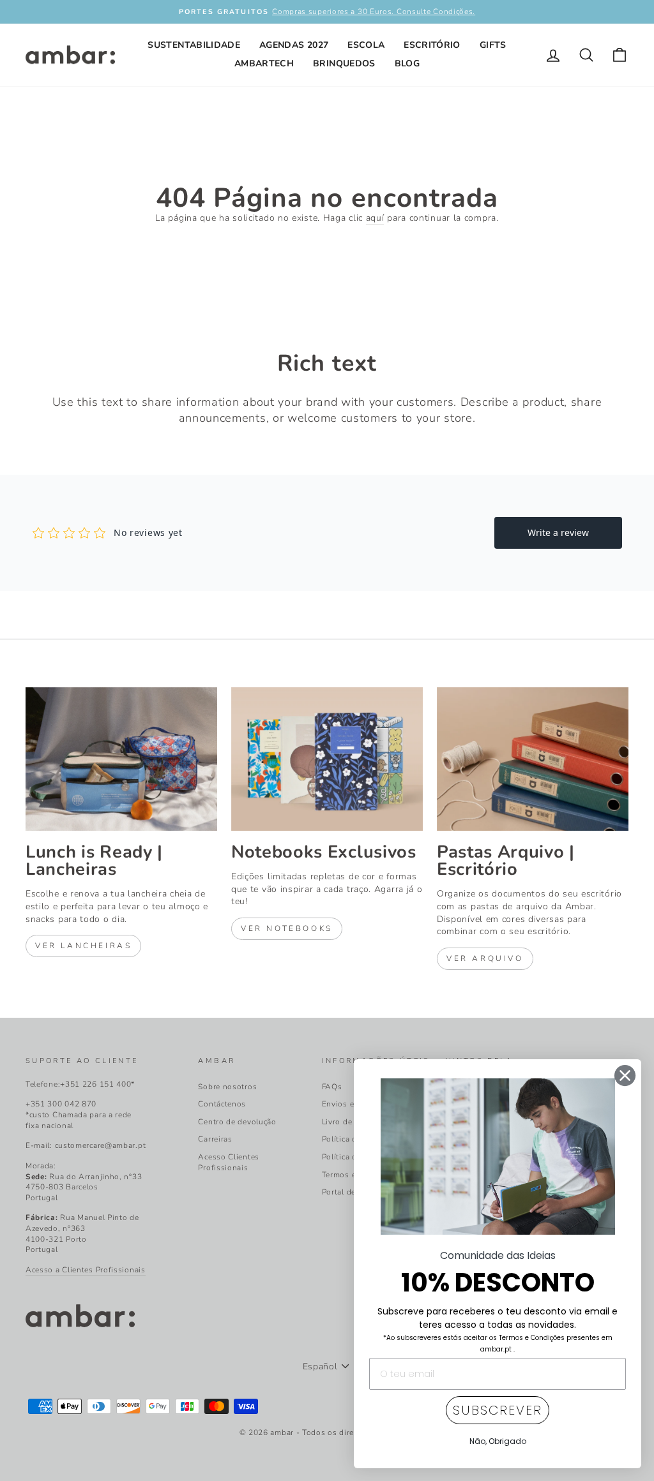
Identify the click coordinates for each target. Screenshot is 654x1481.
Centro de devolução (237, 1122)
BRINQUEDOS (344, 63)
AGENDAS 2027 (293, 45)
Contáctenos (222, 1104)
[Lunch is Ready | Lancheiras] (121, 759)
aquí (375, 218)
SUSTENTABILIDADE (194, 45)
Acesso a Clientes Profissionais (86, 1270)
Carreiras (215, 1139)
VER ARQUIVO (485, 958)
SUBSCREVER (497, 1410)
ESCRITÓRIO (432, 45)
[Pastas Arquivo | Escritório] (532, 759)
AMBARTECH (264, 63)
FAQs (332, 1087)
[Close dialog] (625, 1075)
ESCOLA (365, 45)
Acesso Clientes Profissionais (228, 1162)
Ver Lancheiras (83, 946)
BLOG (407, 63)
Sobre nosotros (227, 1087)
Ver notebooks (287, 928)
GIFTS (493, 45)
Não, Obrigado (497, 1441)
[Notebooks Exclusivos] (327, 759)
